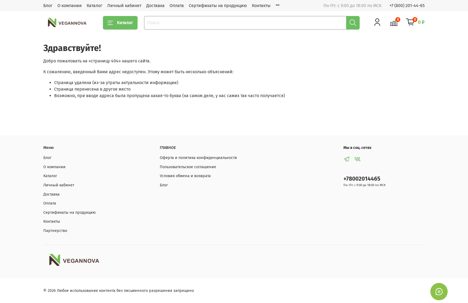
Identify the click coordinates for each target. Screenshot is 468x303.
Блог (48, 5)
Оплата (177, 5)
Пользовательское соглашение (188, 167)
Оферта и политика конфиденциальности (198, 157)
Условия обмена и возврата (185, 176)
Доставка (155, 5)
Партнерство (55, 230)
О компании (69, 5)
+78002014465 (361, 179)
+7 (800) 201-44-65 (407, 5)
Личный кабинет (124, 5)
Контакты (261, 5)
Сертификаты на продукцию (218, 5)
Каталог (94, 5)
